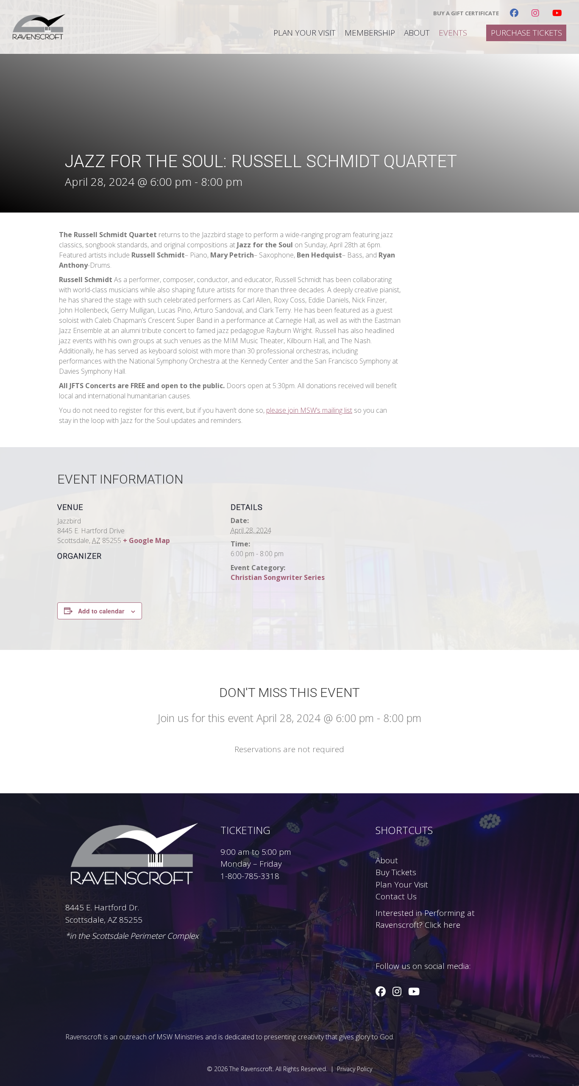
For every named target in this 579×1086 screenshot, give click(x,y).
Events (453, 33)
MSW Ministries (179, 1036)
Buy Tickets (396, 872)
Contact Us (396, 896)
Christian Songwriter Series (278, 577)
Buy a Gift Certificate (466, 13)
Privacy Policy (354, 1069)
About (417, 33)
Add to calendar (101, 611)
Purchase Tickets (526, 33)
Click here (442, 924)
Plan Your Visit (304, 33)
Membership (370, 33)
